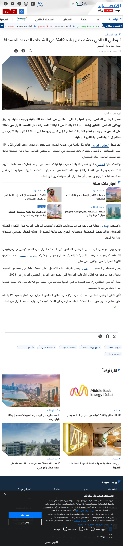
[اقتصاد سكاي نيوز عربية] (105, 8)
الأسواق (67, 19)
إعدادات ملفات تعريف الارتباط (103, 524)
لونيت (85, 268)
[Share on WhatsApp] (30, 51)
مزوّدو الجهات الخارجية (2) (85, 510)
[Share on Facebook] (23, 51)
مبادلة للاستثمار (28, 255)
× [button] (5, 494)
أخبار (86, 489)
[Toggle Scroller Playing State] (2, 25)
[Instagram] (26, 3)
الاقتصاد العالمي (44, 19)
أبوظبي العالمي (100, 144)
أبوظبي (100, 164)
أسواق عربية (24, 489)
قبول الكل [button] (24, 514)
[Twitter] (19, 3)
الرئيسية (113, 19)
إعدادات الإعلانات (80, 520)
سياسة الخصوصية (85, 523)
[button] (40, 3)
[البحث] (21, 11)
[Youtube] (12, 4)
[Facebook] (5, 3)
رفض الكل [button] (25, 521)
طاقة (57, 489)
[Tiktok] (32, 3)
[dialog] (61, 518)
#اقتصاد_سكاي (114, 25)
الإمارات (104, 225)
